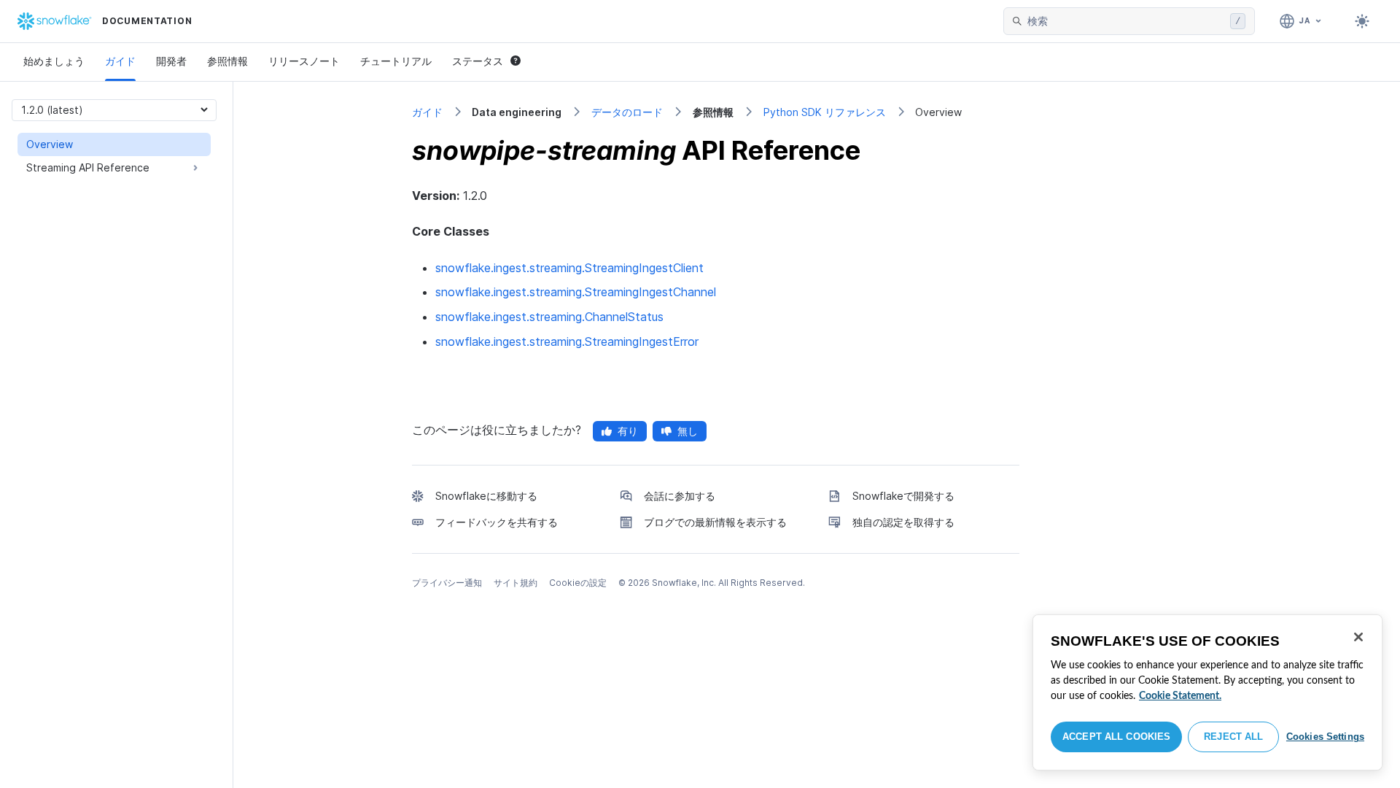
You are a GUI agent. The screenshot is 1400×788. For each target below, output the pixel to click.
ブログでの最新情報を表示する (715, 522)
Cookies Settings (1325, 736)
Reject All (1233, 736)
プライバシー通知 (447, 582)
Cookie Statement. (1180, 696)
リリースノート (304, 61)
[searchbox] (1125, 21)
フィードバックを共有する (496, 522)
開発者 (171, 61)
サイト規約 (515, 582)
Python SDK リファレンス (824, 112)
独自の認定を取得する (903, 522)
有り (628, 431)
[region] (1207, 692)
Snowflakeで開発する (903, 496)
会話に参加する (679, 496)
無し (687, 431)
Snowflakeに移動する (486, 496)
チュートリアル (396, 61)
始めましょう (54, 61)
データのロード (627, 112)
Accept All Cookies (1116, 736)
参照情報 (227, 61)
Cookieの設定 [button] (578, 582)
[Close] (1358, 637)
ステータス (477, 61)
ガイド (120, 61)
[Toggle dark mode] (1362, 21)
